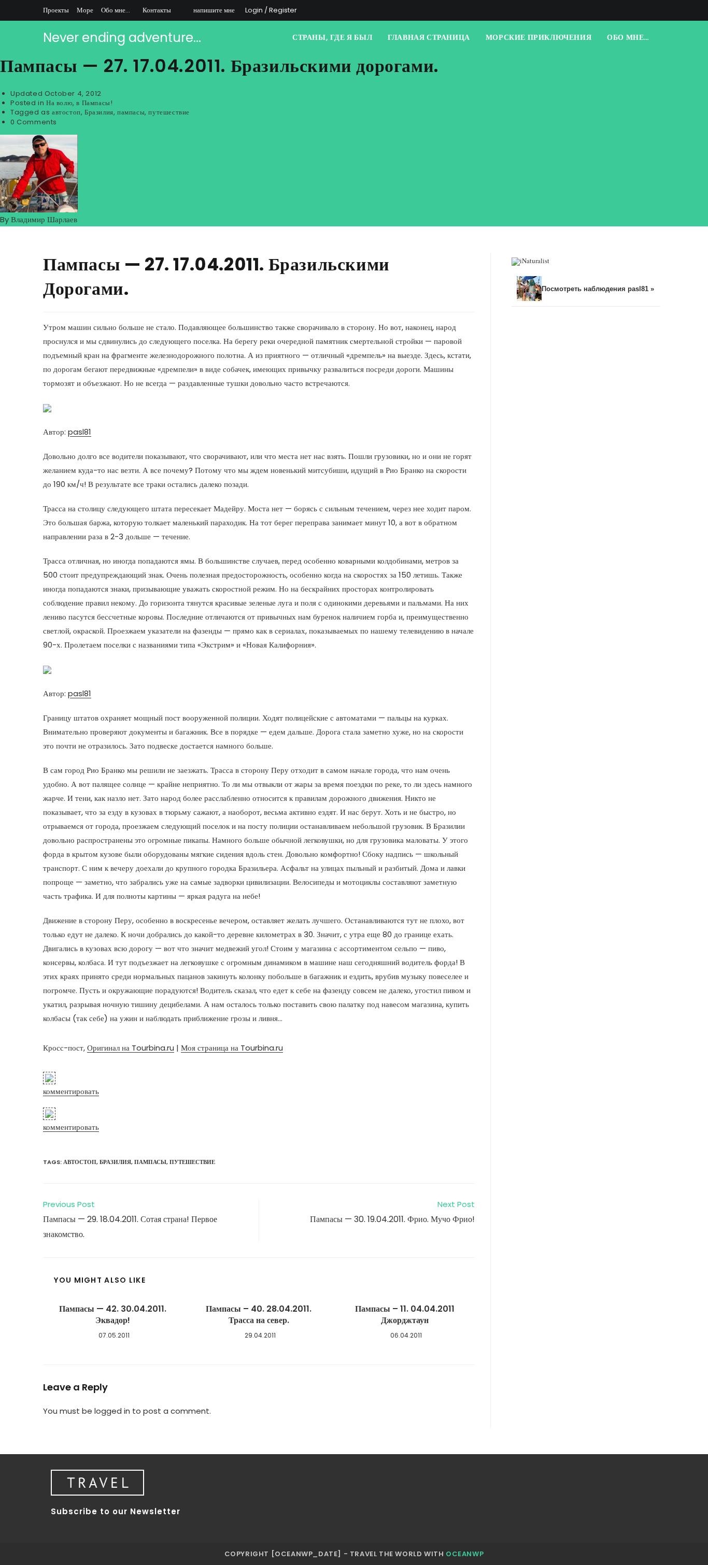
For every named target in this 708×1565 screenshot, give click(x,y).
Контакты (157, 10)
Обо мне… (115, 10)
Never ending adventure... (122, 37)
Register (283, 10)
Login (254, 10)
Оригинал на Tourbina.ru (130, 1047)
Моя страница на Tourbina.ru (232, 1047)
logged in (112, 1410)
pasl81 (79, 431)
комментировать (71, 1091)
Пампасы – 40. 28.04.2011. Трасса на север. (258, 1314)
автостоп (66, 112)
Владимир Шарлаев (44, 219)
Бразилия (99, 112)
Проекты (56, 10)
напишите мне (214, 10)
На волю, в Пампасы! (79, 103)
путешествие (169, 112)
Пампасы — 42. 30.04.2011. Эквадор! (112, 1314)
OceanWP (465, 1554)
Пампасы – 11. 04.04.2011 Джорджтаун (405, 1314)
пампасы (131, 112)
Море (85, 10)
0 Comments (33, 122)
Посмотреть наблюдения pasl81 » (598, 289)
